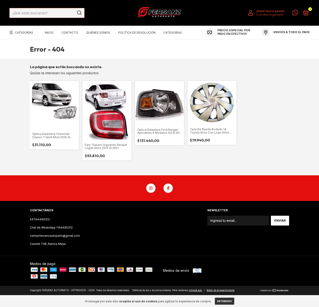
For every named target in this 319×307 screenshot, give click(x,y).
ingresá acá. (195, 290)
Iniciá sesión (275, 11)
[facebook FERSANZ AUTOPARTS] (168, 188)
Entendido (224, 301)
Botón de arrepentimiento (220, 290)
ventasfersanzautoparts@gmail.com (55, 235)
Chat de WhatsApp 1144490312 (51, 227)
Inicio (49, 32)
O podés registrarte (269, 14)
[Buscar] (79, 13)
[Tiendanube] (274, 291)
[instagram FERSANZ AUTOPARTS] (151, 188)
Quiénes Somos (98, 32)
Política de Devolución (137, 32)
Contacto (69, 32)
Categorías (24, 32)
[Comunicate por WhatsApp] (295, 14)
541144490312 (40, 219)
